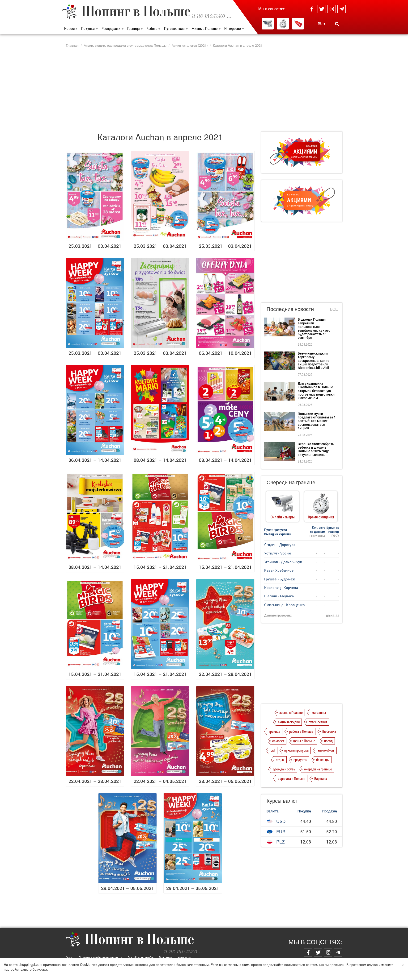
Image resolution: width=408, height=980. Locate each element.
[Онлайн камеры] (268, 23)
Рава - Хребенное (278, 570)
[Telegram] (341, 9)
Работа (152, 28)
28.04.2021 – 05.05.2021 (225, 781)
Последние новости (290, 308)
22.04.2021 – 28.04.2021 (225, 674)
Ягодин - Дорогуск (279, 544)
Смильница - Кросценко (284, 604)
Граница (133, 28)
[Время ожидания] (283, 23)
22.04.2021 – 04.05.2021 (160, 781)
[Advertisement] (204, 89)
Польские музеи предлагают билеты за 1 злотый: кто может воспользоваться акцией (317, 420)
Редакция (165, 957)
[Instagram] (331, 9)
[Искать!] (337, 24)
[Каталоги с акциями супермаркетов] (298, 23)
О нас (69, 957)
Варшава (320, 778)
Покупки (88, 28)
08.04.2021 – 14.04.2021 (160, 460)
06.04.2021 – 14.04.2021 (94, 460)
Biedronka (329, 731)
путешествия (318, 721)
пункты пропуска (296, 750)
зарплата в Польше (291, 778)
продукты (300, 759)
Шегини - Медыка (279, 596)
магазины (319, 712)
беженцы (322, 759)
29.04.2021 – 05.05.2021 (127, 888)
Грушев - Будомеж (279, 579)
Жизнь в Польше (204, 28)
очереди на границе (318, 769)
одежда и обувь (284, 769)
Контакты (184, 957)
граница (274, 731)
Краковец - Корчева (281, 587)
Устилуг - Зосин (277, 553)
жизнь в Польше (291, 712)
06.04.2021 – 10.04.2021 (225, 353)
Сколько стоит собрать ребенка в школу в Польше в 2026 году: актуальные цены (316, 449)
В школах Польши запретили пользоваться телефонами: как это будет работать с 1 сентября (314, 328)
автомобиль (326, 750)
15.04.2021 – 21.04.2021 (160, 567)
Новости (70, 28)
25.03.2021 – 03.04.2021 (94, 246)
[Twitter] (322, 9)
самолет (278, 740)
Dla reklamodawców (140, 957)
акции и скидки (289, 721)
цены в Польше (304, 740)
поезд (328, 740)
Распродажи (111, 28)
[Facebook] (312, 9)
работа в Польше (301, 731)
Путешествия (174, 28)
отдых (280, 759)
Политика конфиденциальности (100, 957)
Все (334, 309)
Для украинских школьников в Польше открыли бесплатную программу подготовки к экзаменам (316, 390)
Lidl (273, 750)
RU (320, 23)
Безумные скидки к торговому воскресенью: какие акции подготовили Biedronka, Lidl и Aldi (313, 360)
